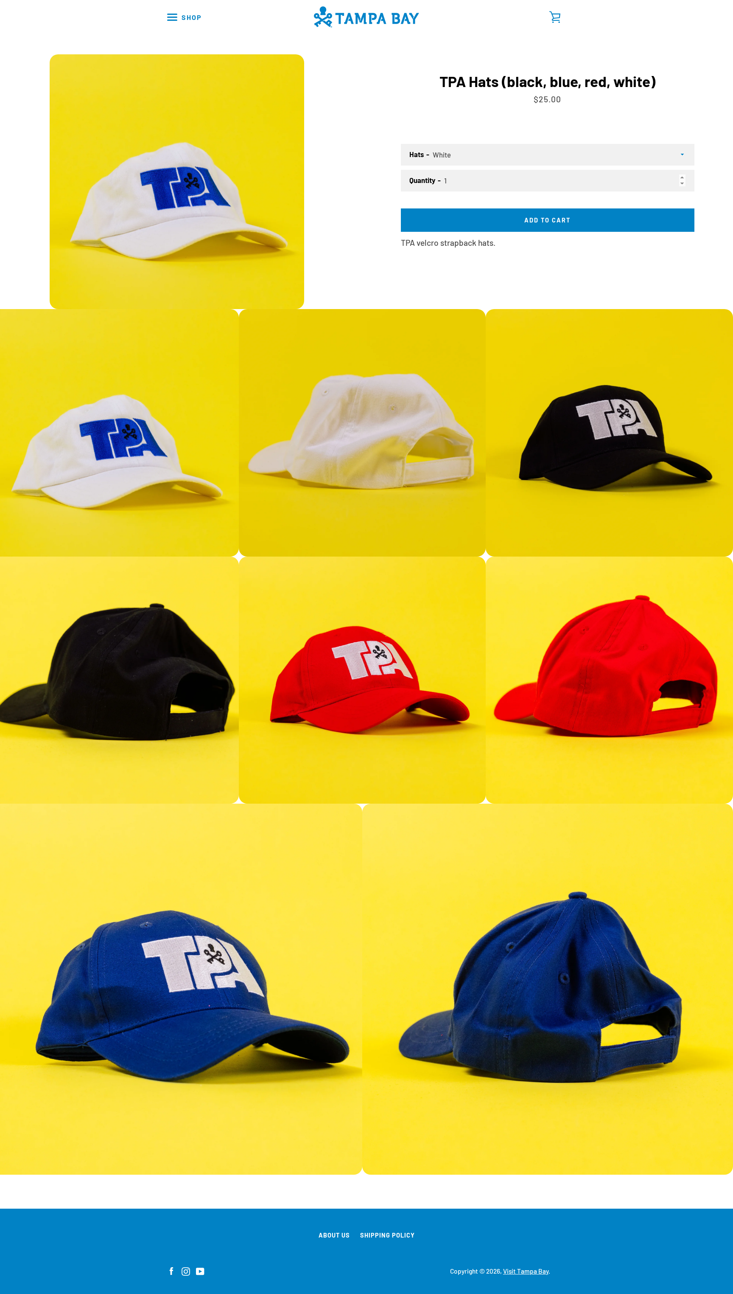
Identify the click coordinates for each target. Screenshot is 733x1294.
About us (334, 1235)
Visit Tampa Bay (525, 1271)
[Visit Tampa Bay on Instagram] (186, 1270)
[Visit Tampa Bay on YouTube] (200, 1270)
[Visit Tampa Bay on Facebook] (171, 1270)
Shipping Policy (387, 1235)
